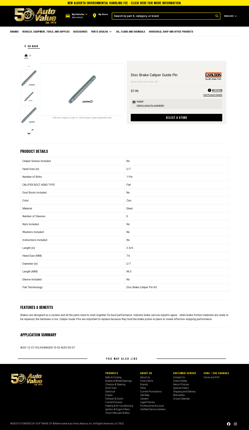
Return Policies (181, 384)
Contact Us (179, 377)
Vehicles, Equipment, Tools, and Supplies (46, 31)
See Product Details (212, 95)
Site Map (144, 395)
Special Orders (181, 388)
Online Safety (180, 381)
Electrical (110, 391)
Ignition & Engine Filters (117, 409)
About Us (146, 373)
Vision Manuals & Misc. (117, 413)
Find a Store (146, 381)
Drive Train (111, 388)
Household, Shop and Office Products (171, 31)
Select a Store (176, 118)
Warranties (179, 395)
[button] (76, 16)
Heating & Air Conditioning (119, 405)
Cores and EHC (212, 377)
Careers (144, 398)
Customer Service (184, 373)
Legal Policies (147, 402)
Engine (108, 395)
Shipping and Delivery (184, 391)
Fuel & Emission (113, 402)
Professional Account (152, 405)
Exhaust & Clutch (114, 398)
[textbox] (163, 16)
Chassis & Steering (115, 384)
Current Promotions (151, 391)
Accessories (80, 31)
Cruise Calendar (181, 398)
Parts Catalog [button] (102, 32)
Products (111, 373)
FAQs (143, 388)
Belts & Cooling (113, 377)
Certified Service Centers (153, 409)
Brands (14, 31)
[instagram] (235, 424)
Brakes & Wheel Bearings (118, 381)
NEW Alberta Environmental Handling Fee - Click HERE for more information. (125, 3)
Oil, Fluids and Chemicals (130, 31)
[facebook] (228, 424)
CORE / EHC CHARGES (216, 373)
